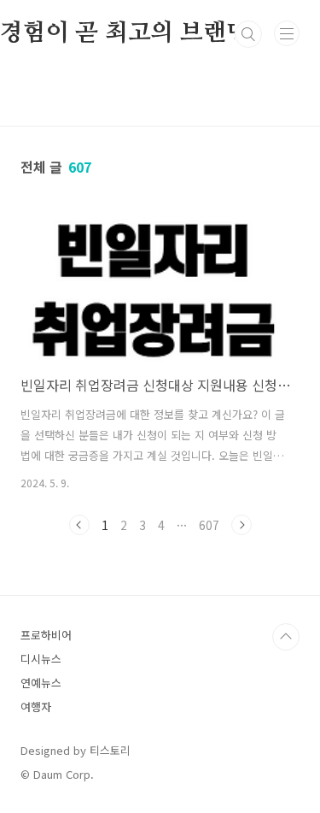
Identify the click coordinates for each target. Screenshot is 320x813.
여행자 (35, 706)
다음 (241, 525)
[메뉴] (287, 33)
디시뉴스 (40, 659)
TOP (286, 637)
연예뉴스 (40, 683)
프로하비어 (46, 635)
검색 (248, 34)
